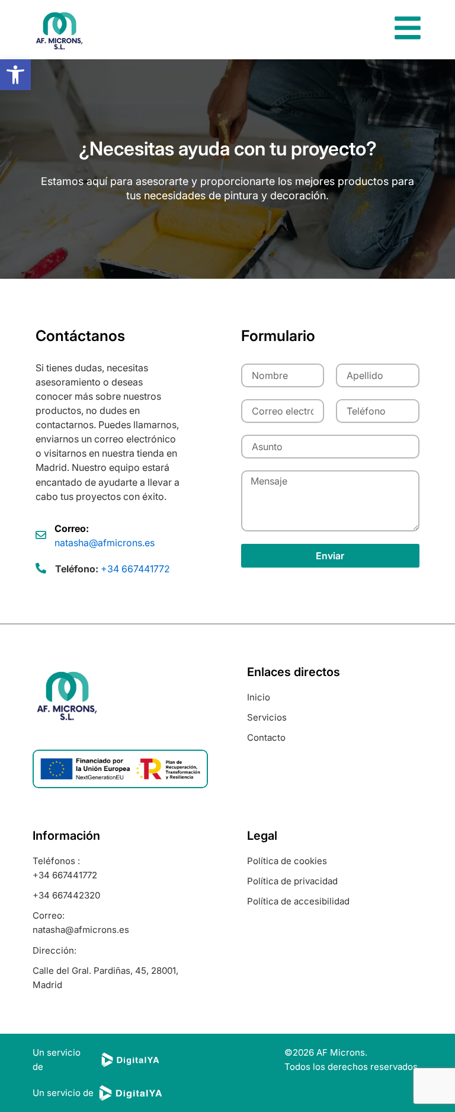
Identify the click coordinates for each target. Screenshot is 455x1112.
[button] (15, 74)
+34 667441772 (135, 569)
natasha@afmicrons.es (105, 543)
